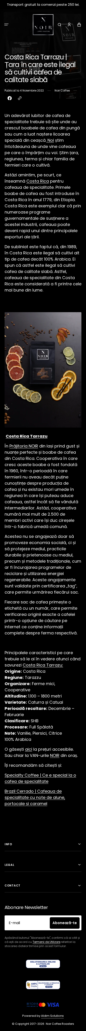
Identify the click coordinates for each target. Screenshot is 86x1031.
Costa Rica (37, 181)
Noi (50, 140)
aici (28, 749)
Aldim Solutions (52, 1016)
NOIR (54, 755)
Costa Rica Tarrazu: (43, 665)
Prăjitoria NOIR (23, 446)
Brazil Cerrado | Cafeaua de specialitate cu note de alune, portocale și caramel (35, 797)
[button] (6, 24)
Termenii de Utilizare (46, 942)
